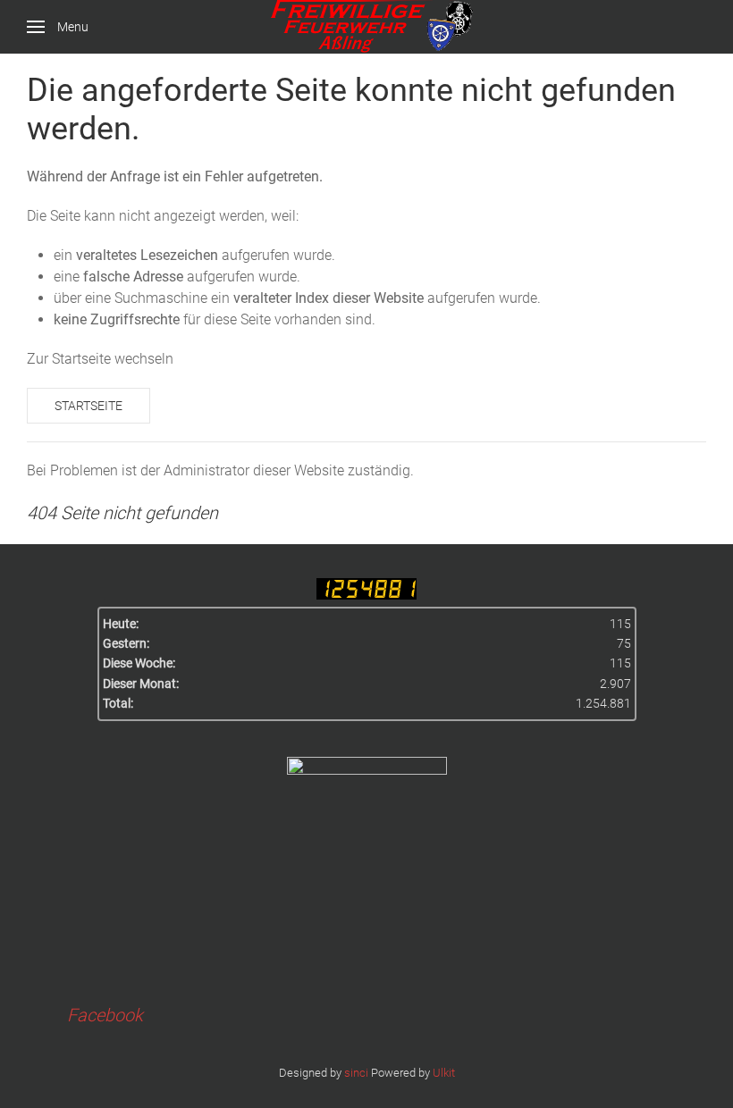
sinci (356, 1072)
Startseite (88, 406)
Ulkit (444, 1072)
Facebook (105, 1015)
